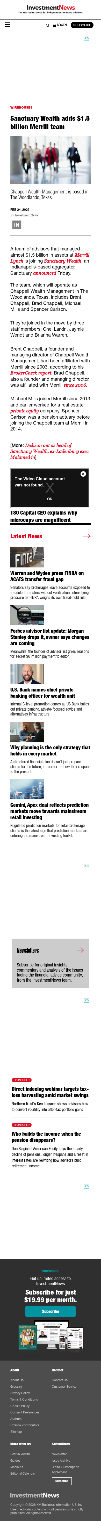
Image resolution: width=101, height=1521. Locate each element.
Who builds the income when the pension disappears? (46, 1137)
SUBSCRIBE (82, 25)
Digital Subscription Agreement (65, 1469)
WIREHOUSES (21, 107)
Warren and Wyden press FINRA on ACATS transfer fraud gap (47, 576)
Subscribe (61, 1481)
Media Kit (16, 1467)
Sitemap (16, 1432)
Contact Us (60, 1380)
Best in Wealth (20, 1454)
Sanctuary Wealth (62, 261)
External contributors (24, 1425)
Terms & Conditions (24, 1399)
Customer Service (64, 1386)
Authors (15, 1419)
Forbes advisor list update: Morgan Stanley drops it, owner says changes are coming (49, 637)
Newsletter (59, 1454)
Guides (15, 1460)
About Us (17, 1380)
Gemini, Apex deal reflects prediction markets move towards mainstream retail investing (49, 811)
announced (44, 273)
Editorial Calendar (22, 1473)
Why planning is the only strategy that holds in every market (50, 750)
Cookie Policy (20, 1406)
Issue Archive (61, 1460)
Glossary (16, 1386)
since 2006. (75, 385)
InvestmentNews (26, 215)
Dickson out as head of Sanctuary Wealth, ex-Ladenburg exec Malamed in (49, 451)
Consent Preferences (24, 1412)
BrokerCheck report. (31, 373)
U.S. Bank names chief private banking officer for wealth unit (42, 693)
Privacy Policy (20, 1393)
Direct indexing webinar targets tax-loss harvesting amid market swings (50, 1092)
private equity (24, 410)
